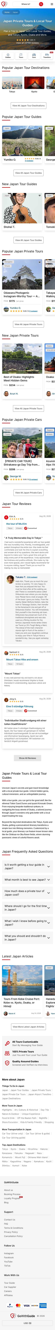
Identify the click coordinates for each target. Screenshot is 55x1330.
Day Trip (45, 1109)
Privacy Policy (11, 1232)
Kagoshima (15, 1161)
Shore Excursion (10, 1122)
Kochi (48, 1161)
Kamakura (38, 1161)
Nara (39, 1153)
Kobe (24, 1165)
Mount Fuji (20, 1157)
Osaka (22, 1149)
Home (7, 12)
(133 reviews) (32, 577)
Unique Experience (31, 1114)
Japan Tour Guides (20, 1090)
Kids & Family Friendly (31, 1122)
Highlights (7, 1109)
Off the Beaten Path (26, 1118)
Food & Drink (8, 1118)
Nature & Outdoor (10, 1114)
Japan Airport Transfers (39, 1094)
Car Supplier (10, 1287)
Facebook (9, 1257)
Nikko (5, 1161)
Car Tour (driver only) (12, 1133)
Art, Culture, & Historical (26, 1109)
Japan (5, 1090)
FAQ (6, 1223)
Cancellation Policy (13, 1236)
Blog (6, 1202)
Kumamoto (7, 1157)
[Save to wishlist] (39, 128)
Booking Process (12, 1194)
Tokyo (5, 1149)
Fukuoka (19, 1153)
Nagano (27, 1161)
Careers (8, 1291)
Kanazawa (7, 1153)
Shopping (49, 1122)
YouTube (8, 1261)
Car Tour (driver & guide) (38, 1133)
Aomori (15, 1165)
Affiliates (8, 1295)
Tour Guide (9, 1283)
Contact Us (9, 1219)
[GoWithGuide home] (4, 4)
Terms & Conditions (13, 1228)
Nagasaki (29, 1153)
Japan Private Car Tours (13, 1094)
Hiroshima (32, 1149)
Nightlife (43, 1118)
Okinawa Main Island (38, 1157)
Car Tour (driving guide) (13, 1137)
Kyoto (13, 1149)
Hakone (44, 1149)
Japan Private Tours (41, 1090)
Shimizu (6, 1165)
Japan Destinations (11, 1098)
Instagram (9, 1253)
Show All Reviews (27, 758)
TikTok (7, 1265)
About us (8, 1190)
